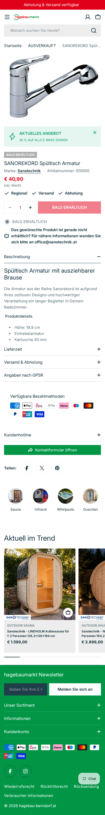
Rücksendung (86, 786)
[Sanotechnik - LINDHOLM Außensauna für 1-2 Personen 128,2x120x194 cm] (39, 584)
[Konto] (88, 17)
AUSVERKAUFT (42, 45)
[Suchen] (94, 30)
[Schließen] (95, 132)
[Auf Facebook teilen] (27, 468)
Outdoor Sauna (21, 625)
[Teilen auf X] (42, 468)
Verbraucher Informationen (28, 795)
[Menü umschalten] (7, 17)
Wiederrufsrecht (19, 786)
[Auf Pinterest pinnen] (57, 468)
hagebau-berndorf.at (37, 805)
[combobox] (52, 30)
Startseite (13, 45)
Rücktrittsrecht (54, 786)
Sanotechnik (29, 170)
